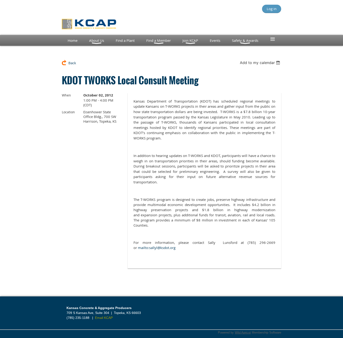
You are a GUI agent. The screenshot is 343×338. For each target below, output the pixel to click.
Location (68, 112)
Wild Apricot (243, 332)
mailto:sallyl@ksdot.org (156, 247)
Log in (271, 8)
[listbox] (260, 62)
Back (72, 62)
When (66, 95)
